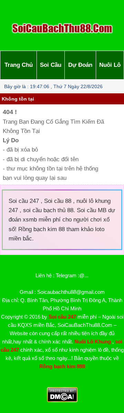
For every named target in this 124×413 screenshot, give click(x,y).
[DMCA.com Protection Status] (62, 400)
